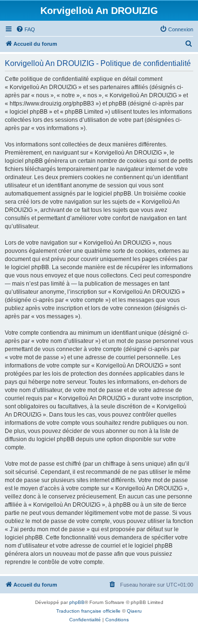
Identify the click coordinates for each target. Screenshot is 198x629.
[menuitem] (25, 29)
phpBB (77, 602)
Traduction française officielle (88, 611)
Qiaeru (134, 611)
